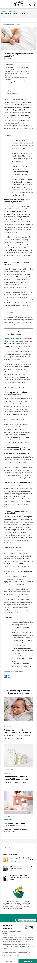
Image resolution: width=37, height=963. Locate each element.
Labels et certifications (12, 93)
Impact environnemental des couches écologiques (16, 78)
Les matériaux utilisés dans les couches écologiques (17, 74)
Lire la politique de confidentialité (10, 955)
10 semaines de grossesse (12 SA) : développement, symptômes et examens (20, 878)
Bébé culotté (11, 11)
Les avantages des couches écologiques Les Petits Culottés (17, 83)
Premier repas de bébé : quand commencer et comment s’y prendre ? (21, 859)
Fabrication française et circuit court (16, 88)
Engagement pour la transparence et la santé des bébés (19, 90)
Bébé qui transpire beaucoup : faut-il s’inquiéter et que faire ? (21, 868)
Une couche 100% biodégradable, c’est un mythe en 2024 (17, 68)
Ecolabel (28, 559)
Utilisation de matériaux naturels (15, 86)
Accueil (3, 11)
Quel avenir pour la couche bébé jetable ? (17, 71)
